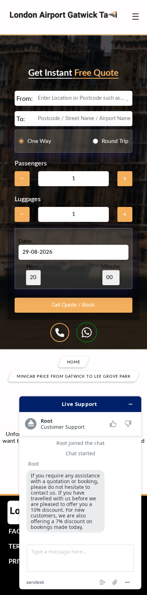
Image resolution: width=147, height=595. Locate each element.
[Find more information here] (80, 493)
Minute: (111, 266)
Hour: (33, 266)
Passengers (31, 163)
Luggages (28, 199)
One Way (39, 141)
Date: (25, 241)
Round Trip (115, 141)
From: (24, 99)
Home (73, 362)
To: (20, 119)
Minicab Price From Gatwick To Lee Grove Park (74, 376)
